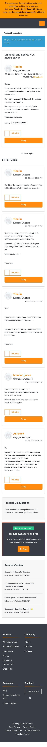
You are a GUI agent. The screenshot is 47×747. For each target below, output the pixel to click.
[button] (7, 133)
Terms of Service (32, 730)
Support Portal (33, 9)
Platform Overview (11, 647)
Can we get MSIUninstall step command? (21, 598)
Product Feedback (19, 123)
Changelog (7, 669)
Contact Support (10, 703)
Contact (28, 647)
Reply (23, 140)
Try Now (23, 549)
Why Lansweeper (10, 642)
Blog (5, 691)
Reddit (16, 9)
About (27, 642)
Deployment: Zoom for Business (17, 572)
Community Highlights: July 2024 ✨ (19, 609)
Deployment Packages (14, 575)
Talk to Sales (33, 691)
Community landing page (23, 12)
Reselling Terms (22, 734)
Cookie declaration (13, 730)
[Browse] (4, 23)
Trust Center (14, 727)
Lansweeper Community (14, 23)
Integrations (8, 651)
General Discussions (13, 590)
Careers (28, 651)
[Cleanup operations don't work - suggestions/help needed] (42, 153)
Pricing (6, 656)
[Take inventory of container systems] (37, 153)
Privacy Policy (29, 727)
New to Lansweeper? (23, 528)
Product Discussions (13, 33)
